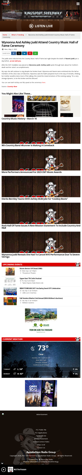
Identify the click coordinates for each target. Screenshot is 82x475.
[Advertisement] (41, 14)
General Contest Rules (41, 442)
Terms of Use (41, 436)
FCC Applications (41, 433)
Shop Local (41, 445)
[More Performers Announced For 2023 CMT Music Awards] (41, 159)
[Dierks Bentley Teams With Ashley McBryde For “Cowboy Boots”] (41, 186)
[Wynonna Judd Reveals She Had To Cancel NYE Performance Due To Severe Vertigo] (41, 242)
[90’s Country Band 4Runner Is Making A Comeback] (41, 133)
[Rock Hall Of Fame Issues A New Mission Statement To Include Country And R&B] (41, 213)
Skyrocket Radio (47, 459)
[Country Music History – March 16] (41, 106)
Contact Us (41, 448)
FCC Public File (41, 430)
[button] (78, 4)
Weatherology (53, 462)
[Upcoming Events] (10, 271)
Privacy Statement (41, 439)
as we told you (15, 61)
